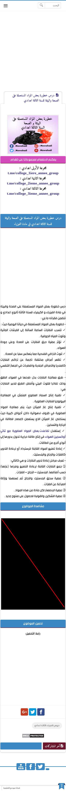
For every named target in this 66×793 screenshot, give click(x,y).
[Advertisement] (33, 54)
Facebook (41, 712)
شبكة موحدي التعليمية (11, 788)
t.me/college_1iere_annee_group (33, 173)
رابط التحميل (33, 633)
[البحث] (41, 5)
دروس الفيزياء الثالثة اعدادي (46, 726)
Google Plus (24, 712)
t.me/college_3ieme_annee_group (33, 193)
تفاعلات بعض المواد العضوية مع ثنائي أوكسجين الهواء (33, 434)
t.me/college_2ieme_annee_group (33, 183)
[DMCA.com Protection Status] (33, 737)
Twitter (32, 712)
